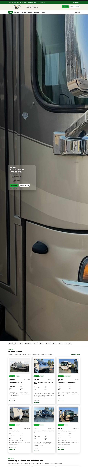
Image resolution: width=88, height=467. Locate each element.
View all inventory (75, 354)
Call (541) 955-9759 (24, 181)
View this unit (14, 181)
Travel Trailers (19, 343)
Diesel (41, 343)
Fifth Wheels (28, 343)
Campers (48, 343)
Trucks (60, 343)
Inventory (16, 12)
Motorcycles (68, 343)
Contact (43, 12)
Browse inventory (74, 6)
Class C (11, 343)
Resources (36, 12)
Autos (54, 343)
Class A (35, 343)
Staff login (77, 12)
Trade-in (30, 12)
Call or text (65, 6)
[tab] (10, 184)
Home (10, 12)
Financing (23, 12)
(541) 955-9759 (76, 2)
